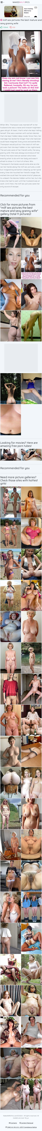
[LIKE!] (1, 27)
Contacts (13, 1123)
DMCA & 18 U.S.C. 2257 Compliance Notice (22, 1127)
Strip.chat (27, 16)
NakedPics (21, 2)
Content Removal (27, 1123)
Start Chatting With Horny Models (28, 11)
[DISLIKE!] (11, 27)
